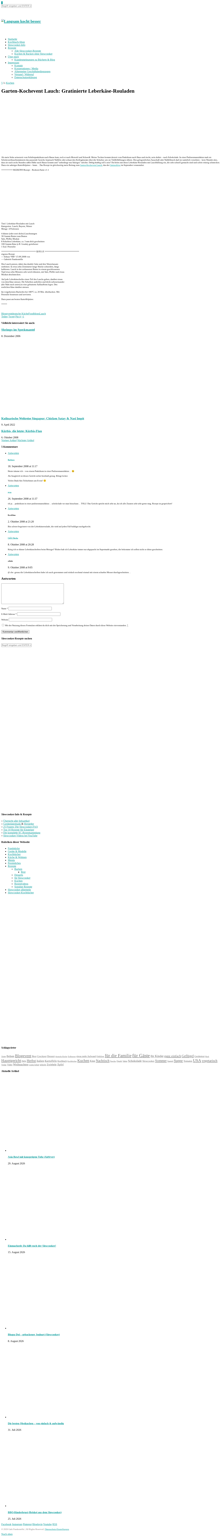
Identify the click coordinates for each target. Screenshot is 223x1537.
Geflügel (188, 1056)
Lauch (42, 313)
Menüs (11, 860)
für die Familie (118, 1055)
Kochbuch (62, 1061)
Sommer (161, 1061)
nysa (9, 492)
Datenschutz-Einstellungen (57, 1529)
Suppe (178, 1061)
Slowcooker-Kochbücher (21, 892)
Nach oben (7, 1534)
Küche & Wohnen (17, 857)
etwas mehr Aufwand (86, 1056)
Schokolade (135, 1060)
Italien (40, 1060)
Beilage (10, 1056)
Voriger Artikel (9, 440)
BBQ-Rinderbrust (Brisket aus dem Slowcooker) (35, 1512)
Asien (3, 1056)
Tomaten (187, 1061)
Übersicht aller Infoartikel (16, 821)
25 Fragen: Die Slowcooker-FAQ (20, 826)
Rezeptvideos (21, 883)
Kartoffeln (51, 1060)
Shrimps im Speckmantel (18, 329)
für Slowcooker (22, 877)
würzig (43, 1064)
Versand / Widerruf (24, 74)
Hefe (24, 1061)
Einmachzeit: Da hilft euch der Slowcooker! (32, 1245)
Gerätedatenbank (12, 823)
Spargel (170, 1061)
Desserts (18, 875)
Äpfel (60, 1064)
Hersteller (29, 823)
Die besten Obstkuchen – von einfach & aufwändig (36, 1423)
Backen (18, 869)
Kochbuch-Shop (16, 42)
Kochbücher (14, 854)
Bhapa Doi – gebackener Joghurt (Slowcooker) (34, 1334)
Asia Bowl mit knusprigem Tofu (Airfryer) (31, 1156)
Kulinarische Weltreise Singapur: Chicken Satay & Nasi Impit (42, 418)
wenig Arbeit (34, 1065)
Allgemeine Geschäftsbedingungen (32, 71)
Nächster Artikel (25, 440)
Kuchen (83, 1061)
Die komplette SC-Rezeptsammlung (21, 832)
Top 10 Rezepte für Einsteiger (18, 829)
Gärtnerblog (115, 165)
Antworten (13, 453)
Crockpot (42, 1056)
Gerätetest (199, 1056)
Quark (119, 1061)
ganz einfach (172, 1056)
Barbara (11, 460)
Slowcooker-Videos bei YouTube (20, 835)
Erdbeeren (72, 1056)
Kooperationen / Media (26, 68)
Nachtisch (103, 1061)
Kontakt (18, 65)
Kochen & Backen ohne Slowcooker (33, 53)
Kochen (10, 83)
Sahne (125, 1061)
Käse (92, 1061)
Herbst (31, 1060)
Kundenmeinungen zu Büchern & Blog (34, 59)
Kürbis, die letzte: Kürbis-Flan (21, 431)
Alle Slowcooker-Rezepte (27, 50)
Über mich (13, 56)
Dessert (51, 1056)
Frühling (100, 1056)
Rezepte (12, 48)
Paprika (113, 1061)
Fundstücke (14, 848)
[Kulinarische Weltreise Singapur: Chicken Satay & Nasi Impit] (46, 412)
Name (4, 608)
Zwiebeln (51, 1064)
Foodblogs (33, 313)
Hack (207, 1056)
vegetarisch (209, 1061)
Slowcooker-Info (16, 45)
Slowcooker (148, 1061)
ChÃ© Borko (13, 538)
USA (197, 1060)
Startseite (12, 39)
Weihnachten (20, 1064)
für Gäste (141, 1055)
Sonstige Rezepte (23, 886)
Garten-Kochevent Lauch (91, 165)
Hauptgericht (11, 1060)
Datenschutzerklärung (25, 77)
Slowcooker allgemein (19, 889)
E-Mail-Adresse (9, 614)
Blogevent (6, 313)
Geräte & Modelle (17, 851)
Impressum (13, 62)
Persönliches (14, 863)
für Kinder (157, 1056)
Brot (23, 872)
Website (4, 619)
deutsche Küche (20, 313)
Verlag (3, 1065)
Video (9, 1064)
